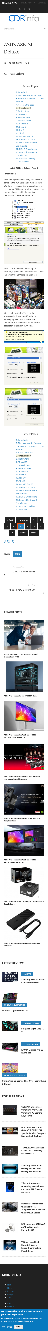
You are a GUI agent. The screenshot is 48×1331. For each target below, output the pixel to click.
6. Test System (22, 111)
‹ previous (23, 520)
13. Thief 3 (20, 133)
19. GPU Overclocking (25, 158)
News (9, 1288)
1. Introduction (22, 92)
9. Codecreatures (23, 120)
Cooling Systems (31, 1023)
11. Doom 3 (21, 127)
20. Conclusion (22, 161)
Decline (18, 1327)
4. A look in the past (25, 105)
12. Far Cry (20, 130)
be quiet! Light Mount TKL (15, 1010)
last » (33, 532)
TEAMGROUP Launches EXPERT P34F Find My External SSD (32, 1150)
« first (10, 520)
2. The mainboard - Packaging (29, 95)
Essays (10, 1294)
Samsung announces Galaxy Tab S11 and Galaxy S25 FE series (31, 1168)
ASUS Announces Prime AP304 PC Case (20, 696)
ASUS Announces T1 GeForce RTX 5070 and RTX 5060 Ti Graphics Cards (22, 777)
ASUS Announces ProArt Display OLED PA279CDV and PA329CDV (20, 736)
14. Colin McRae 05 (24, 136)
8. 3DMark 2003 (23, 117)
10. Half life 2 (22, 123)
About (10, 1297)
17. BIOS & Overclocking (26, 149)
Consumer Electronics (14, 1005)
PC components (30, 1044)
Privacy (10, 1306)
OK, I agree (7, 1327)
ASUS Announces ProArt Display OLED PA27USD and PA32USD (20, 861)
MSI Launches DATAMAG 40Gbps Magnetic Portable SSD (33, 1227)
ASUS (9, 541)
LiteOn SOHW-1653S (24, 571)
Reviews (11, 1291)
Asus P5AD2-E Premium (22, 589)
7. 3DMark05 (21, 114)
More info (28, 1321)
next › (23, 532)
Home (10, 1285)
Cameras (27, 974)
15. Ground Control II (25, 139)
